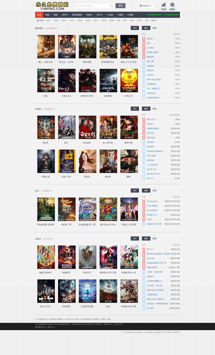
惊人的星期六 (152, 210)
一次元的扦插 (152, 165)
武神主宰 (87, 272)
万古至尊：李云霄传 (155, 286)
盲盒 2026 (66, 176)
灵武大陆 (150, 258)
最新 (146, 108)
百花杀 (87, 176)
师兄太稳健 (151, 156)
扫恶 (45, 96)
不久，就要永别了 (154, 89)
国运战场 (150, 142)
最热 (155, 108)
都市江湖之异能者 (154, 80)
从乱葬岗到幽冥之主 (155, 281)
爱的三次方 (151, 119)
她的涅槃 (150, 160)
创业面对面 (151, 93)
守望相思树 (151, 84)
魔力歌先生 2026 (108, 224)
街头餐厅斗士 (152, 215)
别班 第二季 (151, 169)
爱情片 (64, 20)
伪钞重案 (108, 96)
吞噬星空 (66, 272)
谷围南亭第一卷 (128, 272)
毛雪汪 (149, 219)
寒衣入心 (150, 178)
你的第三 (150, 124)
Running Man (152, 201)
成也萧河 (150, 276)
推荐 (135, 109)
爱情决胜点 (151, 138)
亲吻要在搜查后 (153, 128)
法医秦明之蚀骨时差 (155, 151)
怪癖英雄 (150, 66)
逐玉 (66, 143)
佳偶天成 (45, 176)
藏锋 (129, 176)
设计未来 (150, 48)
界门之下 (150, 249)
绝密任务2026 (87, 96)
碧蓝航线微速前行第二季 (156, 263)
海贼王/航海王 (45, 272)
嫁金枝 (108, 176)
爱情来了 (150, 39)
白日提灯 (87, 143)
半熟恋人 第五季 (128, 224)
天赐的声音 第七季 (154, 224)
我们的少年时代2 (153, 174)
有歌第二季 (66, 224)
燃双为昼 (128, 143)
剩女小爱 (150, 61)
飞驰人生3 (66, 96)
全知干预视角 (152, 206)
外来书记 (150, 75)
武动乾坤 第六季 (128, 306)
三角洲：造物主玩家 (155, 272)
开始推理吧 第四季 (45, 224)
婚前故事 (150, 57)
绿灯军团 (150, 133)
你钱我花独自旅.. (153, 98)
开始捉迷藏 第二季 (87, 224)
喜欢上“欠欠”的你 (128, 62)
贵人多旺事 (108, 143)
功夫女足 (128, 96)
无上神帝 (150, 308)
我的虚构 (150, 147)
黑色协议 (150, 70)
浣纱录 (45, 143)
